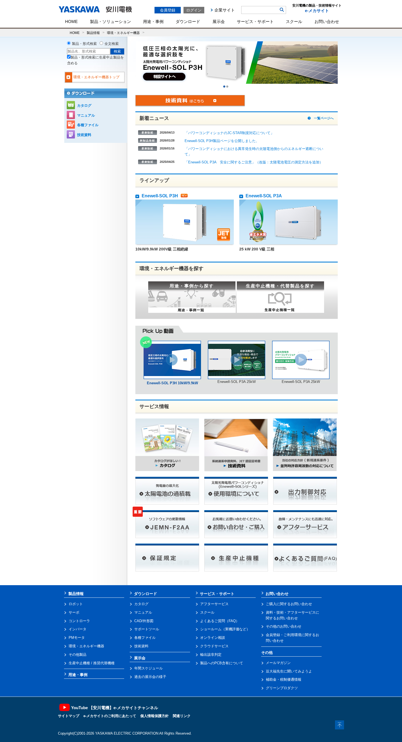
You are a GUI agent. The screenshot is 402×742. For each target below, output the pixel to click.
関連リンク (182, 716)
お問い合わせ (326, 21)
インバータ (77, 629)
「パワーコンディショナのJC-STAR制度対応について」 (229, 133)
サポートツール (146, 629)
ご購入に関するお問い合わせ (289, 604)
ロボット (76, 604)
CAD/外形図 (143, 621)
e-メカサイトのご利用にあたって (109, 716)
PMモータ (77, 638)
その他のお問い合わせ (283, 626)
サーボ (74, 612)
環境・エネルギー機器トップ (96, 77)
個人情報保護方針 (154, 716)
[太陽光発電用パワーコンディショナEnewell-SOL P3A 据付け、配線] (301, 343)
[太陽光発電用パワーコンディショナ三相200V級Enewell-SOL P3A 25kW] (236, 343)
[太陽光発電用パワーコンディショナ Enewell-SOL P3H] (172, 343)
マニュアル (86, 115)
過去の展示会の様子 (150, 677)
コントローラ (79, 621)
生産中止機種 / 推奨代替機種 (92, 663)
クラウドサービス (214, 646)
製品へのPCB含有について (221, 663)
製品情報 (93, 32)
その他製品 (77, 655)
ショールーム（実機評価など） (225, 629)
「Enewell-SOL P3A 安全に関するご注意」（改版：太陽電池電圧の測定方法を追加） (254, 162)
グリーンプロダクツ (282, 688)
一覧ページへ (324, 118)
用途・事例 (153, 21)
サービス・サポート (255, 21)
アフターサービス (214, 604)
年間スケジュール (148, 668)
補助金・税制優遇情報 (283, 679)
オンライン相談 (212, 638)
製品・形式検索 (84, 44)
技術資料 (84, 135)
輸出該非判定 (211, 655)
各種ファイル (87, 125)
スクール (294, 21)
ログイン (194, 10)
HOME (71, 21)
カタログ (84, 105)
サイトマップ (68, 716)
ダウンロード (188, 21)
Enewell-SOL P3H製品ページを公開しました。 (222, 141)
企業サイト (224, 10)
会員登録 (167, 10)
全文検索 (111, 44)
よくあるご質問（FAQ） (219, 621)
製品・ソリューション (110, 21)
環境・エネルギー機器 (123, 32)
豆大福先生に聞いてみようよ (289, 671)
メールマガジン (278, 663)
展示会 (218, 21)
